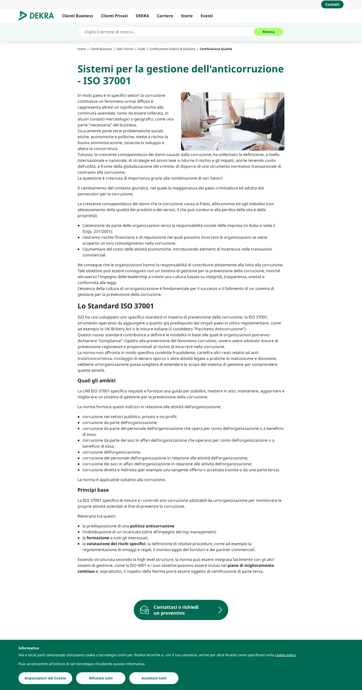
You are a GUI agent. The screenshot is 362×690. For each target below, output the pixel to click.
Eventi (207, 15)
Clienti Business (77, 15)
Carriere (165, 15)
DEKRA (142, 15)
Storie (187, 15)
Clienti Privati (114, 15)
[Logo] (38, 16)
